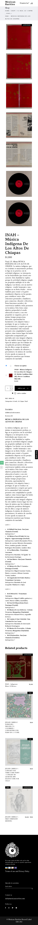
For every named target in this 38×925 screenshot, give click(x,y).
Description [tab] (9, 409)
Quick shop (36, 454)
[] (32, 888)
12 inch (20, 10)
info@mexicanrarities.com (15, 898)
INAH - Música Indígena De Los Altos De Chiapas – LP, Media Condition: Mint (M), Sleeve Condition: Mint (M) (23, 374)
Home (7, 10)
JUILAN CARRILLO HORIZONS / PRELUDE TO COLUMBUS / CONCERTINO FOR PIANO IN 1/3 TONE (12, 727)
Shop (13, 10)
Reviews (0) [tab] (9, 416)
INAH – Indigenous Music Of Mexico (11, 685)
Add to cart (21, 388)
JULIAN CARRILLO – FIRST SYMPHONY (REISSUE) (12, 819)
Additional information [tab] (12, 412)
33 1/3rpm (28, 10)
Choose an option (20, 366)
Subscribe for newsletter (12, 883)
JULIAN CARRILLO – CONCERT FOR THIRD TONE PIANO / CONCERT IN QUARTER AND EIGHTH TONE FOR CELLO (12, 774)
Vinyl (8, 13)
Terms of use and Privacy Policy (17, 871)
